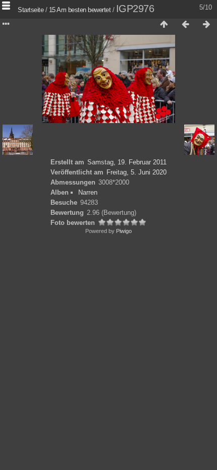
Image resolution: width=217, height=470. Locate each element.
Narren (87, 192)
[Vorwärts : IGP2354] (206, 25)
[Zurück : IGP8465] (185, 25)
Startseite (30, 10)
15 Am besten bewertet (80, 10)
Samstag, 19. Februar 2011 (127, 162)
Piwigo (124, 231)
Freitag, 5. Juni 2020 (136, 172)
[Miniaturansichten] (164, 25)
